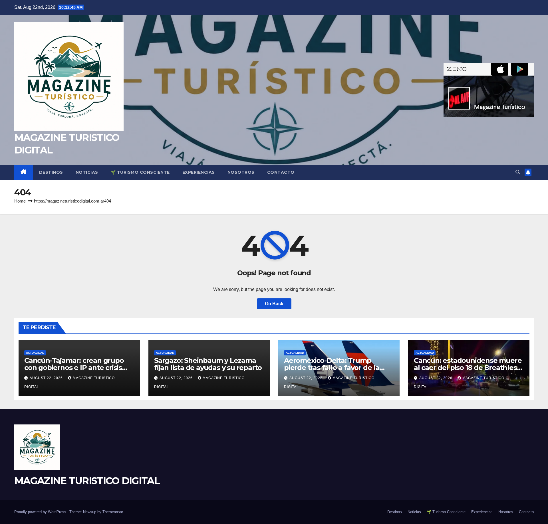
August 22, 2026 (47, 378)
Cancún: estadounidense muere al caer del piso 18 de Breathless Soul (467, 367)
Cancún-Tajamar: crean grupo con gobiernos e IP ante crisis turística (74, 367)
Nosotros (241, 172)
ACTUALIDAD (35, 352)
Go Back (274, 303)
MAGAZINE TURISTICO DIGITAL (87, 481)
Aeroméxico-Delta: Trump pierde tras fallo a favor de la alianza (331, 367)
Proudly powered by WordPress (40, 512)
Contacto (281, 172)
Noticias (87, 172)
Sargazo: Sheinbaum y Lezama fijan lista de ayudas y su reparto (208, 364)
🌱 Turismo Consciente (140, 172)
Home (20, 201)
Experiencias (198, 172)
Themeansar (112, 512)
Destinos (51, 172)
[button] (517, 172)
